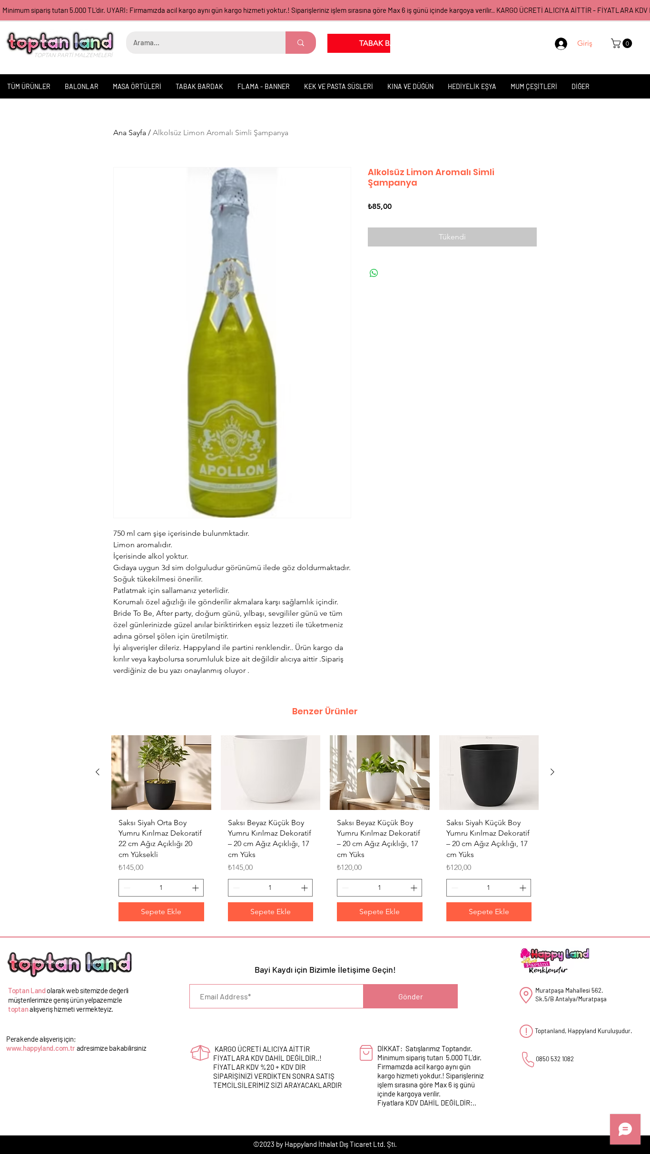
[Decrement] (126, 887)
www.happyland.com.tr (40, 1048)
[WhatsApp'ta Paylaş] (374, 273)
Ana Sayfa (129, 132)
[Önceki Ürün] (97, 772)
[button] (622, 43)
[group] (325, 832)
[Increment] (196, 887)
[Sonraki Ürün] (552, 772)
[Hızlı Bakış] (161, 772)
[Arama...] (301, 42)
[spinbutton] (161, 887)
